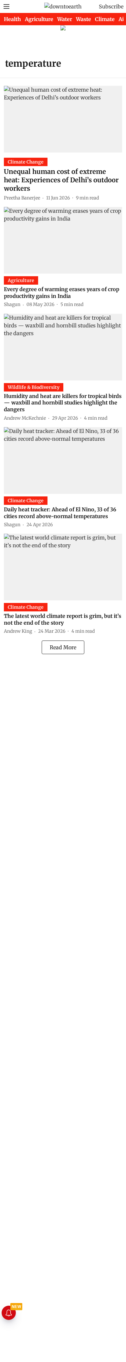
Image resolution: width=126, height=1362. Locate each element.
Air (122, 19)
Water (64, 19)
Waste (83, 19)
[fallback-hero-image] (63, 119)
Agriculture (39, 19)
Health (12, 19)
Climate (105, 19)
